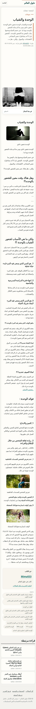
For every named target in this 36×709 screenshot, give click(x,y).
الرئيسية (31, 10)
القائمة (4, 3)
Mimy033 (26, 43)
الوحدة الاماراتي (9, 627)
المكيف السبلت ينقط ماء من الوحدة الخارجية (19, 623)
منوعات (26, 10)
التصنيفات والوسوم (18, 691)
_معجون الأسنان (28, 389)
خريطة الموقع (18, 695)
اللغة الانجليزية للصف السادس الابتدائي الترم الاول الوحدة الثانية (18, 618)
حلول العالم (29, 2)
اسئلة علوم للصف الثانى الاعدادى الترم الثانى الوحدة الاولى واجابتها (19, 602)
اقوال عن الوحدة (27, 607)
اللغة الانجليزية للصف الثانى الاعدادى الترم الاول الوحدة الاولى (18, 612)
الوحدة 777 (29, 627)
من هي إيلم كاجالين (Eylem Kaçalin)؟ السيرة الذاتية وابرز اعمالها (12, 649)
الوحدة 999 (20, 627)
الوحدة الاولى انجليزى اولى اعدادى (22, 630)
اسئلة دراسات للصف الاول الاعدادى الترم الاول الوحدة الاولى (19, 596)
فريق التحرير (7, 691)
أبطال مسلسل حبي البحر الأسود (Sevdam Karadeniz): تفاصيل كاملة (13, 676)
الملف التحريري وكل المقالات (22, 586)
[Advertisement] (18, 67)
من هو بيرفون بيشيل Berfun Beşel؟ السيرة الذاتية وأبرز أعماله (14, 663)
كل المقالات (29, 691)
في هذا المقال (18, 111)
